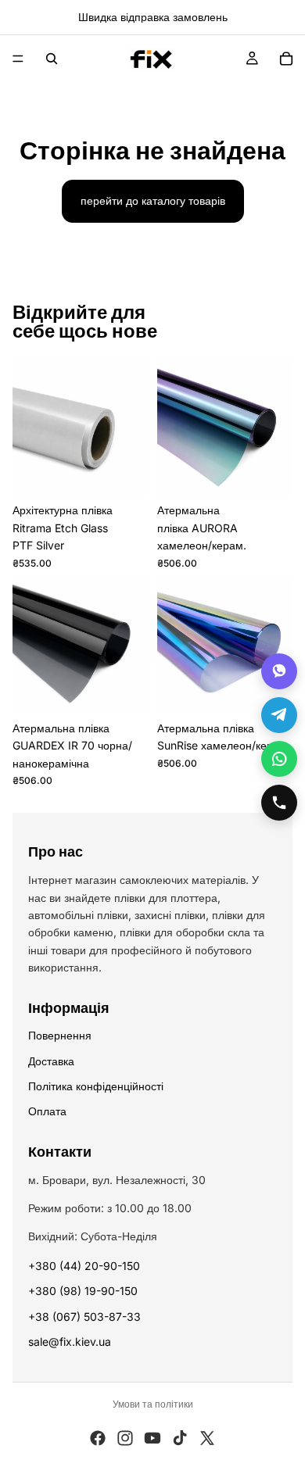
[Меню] (18, 59)
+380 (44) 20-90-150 (84, 1265)
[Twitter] (207, 1438)
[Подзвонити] (279, 803)
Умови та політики (153, 1404)
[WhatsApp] (279, 759)
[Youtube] (152, 1438)
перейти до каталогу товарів (153, 200)
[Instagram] (125, 1438)
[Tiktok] (179, 1438)
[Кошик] (286, 58)
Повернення (60, 1035)
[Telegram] (279, 715)
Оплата (47, 1111)
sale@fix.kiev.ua (69, 1341)
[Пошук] (51, 58)
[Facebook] (97, 1438)
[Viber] (279, 671)
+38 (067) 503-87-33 (84, 1316)
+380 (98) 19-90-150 (83, 1290)
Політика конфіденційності (95, 1086)
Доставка (51, 1061)
